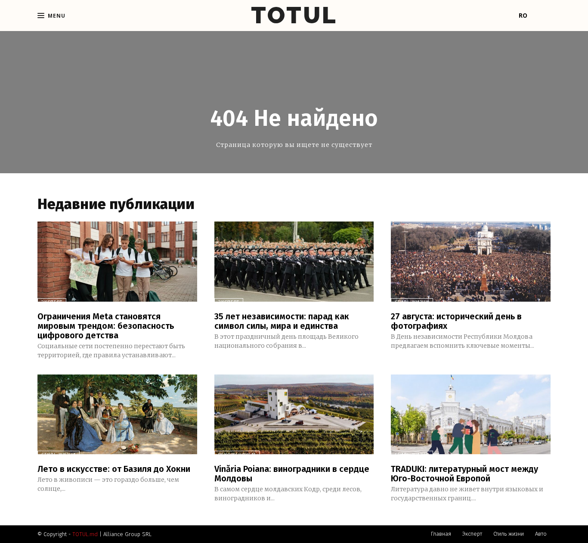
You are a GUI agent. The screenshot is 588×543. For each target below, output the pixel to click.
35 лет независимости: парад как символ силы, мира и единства (281, 321)
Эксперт (51, 302)
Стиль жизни (412, 302)
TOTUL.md (85, 534)
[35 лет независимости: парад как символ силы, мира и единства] (294, 261)
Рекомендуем (237, 455)
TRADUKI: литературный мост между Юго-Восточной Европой (464, 474)
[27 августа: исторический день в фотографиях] (471, 261)
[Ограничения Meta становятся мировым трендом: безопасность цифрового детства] (117, 261)
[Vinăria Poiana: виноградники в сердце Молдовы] (294, 414)
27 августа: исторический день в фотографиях (456, 321)
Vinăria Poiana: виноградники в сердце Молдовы (291, 474)
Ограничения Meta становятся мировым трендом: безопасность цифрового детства (105, 325)
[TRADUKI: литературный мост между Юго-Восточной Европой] (471, 414)
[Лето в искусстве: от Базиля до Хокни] (117, 414)
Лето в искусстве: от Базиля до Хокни (113, 469)
